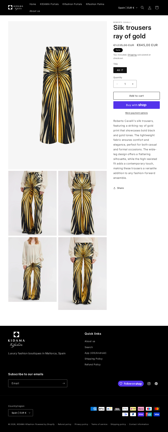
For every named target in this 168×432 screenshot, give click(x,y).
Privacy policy (81, 424)
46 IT (120, 70)
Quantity (117, 77)
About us (90, 341)
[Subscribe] (63, 383)
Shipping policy (118, 424)
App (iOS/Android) (95, 352)
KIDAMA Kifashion (26, 424)
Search (89, 347)
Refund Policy (93, 364)
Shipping (132, 55)
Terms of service (99, 424)
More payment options (136, 113)
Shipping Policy (94, 358)
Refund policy (64, 424)
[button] (142, 7)
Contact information (139, 424)
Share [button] (120, 188)
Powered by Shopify (45, 424)
